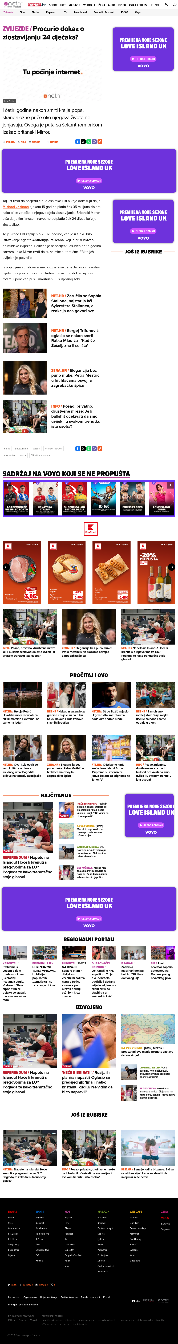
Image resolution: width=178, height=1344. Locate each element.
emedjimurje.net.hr (52, 1320)
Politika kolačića (69, 1297)
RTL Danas (13, 1233)
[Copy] (100, 141)
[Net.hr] (164, 1301)
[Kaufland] (89, 529)
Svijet (10, 1222)
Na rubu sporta (42, 1233)
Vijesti (11, 1217)
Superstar (69, 1249)
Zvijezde (8, 12)
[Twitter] (83, 141)
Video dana (135, 1260)
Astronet (134, 1217)
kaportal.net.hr (86, 1320)
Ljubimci (101, 1239)
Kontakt (107, 1297)
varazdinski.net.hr (107, 1320)
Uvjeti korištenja (48, 1297)
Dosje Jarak (13, 1249)
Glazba (35, 12)
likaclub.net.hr (79, 1324)
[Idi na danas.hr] (37, 4)
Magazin (74, 5)
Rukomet (40, 1222)
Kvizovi (133, 1255)
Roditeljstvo (103, 1255)
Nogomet (40, 1217)
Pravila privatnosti (90, 1297)
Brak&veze (102, 1217)
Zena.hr (23, 1320)
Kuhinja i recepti (105, 1228)
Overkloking (135, 1239)
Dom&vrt (102, 1222)
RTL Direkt (13, 1239)
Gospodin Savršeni (104, 12)
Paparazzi (51, 12)
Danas (12, 1211)
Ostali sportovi (42, 1249)
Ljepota (101, 1233)
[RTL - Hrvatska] (149, 1301)
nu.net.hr (64, 1324)
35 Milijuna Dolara (40, 455)
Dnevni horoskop (138, 1228)
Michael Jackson (16, 206)
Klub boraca (41, 1228)
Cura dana (134, 1222)
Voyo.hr (34, 1320)
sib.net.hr (70, 1320)
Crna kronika (14, 1228)
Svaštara (133, 1249)
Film (22, 12)
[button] (7, 485)
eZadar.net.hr (49, 1324)
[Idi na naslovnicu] (14, 8)
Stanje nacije (14, 1244)
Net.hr (36, 142)
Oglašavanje (30, 1297)
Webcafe (89, 5)
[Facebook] (77, 141)
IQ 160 (122, 5)
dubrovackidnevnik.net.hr (151, 1320)
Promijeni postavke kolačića (23, 1304)
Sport (53, 5)
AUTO (111, 5)
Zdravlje (101, 1260)
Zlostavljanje (21, 448)
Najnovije (165, 1223)
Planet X (133, 1244)
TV (65, 12)
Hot (63, 5)
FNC (37, 1255)
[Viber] (94, 141)
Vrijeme (11, 1255)
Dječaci (36, 448)
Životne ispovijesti (106, 1266)
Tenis (38, 1244)
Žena (101, 5)
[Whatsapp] (88, 141)
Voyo (137, 12)
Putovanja (102, 1249)
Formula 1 (40, 1260)
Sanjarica (165, 1229)
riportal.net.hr (127, 1320)
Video (165, 1218)
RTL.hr (11, 1320)
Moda (100, 1244)
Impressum (14, 1297)
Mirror (23, 455)
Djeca (7, 448)
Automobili (103, 1271)
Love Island (80, 12)
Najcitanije (9, 455)
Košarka (39, 1239)
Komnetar (134, 1233)
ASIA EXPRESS (138, 5)
